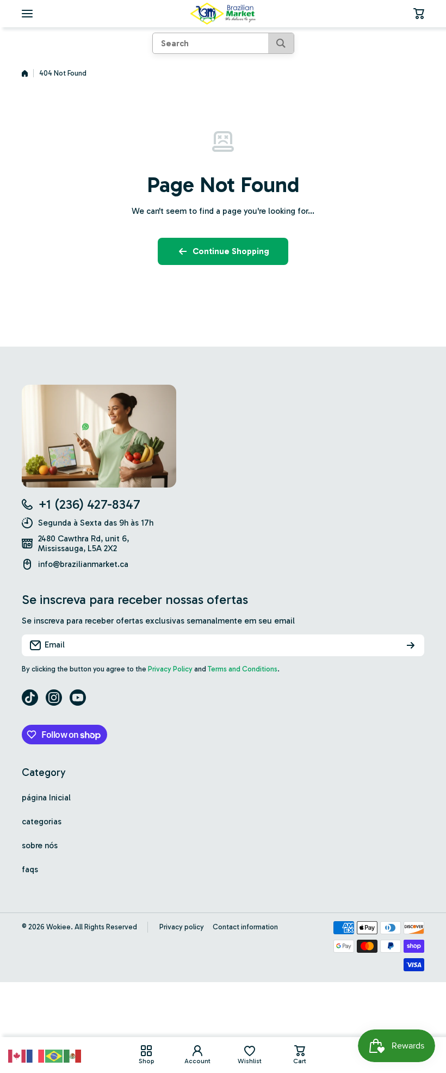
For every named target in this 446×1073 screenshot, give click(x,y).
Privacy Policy (170, 669)
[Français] (36, 1055)
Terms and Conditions (242, 669)
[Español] (73, 1055)
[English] (17, 1055)
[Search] (281, 43)
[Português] (54, 1055)
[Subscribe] (410, 645)
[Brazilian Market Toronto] (223, 13)
